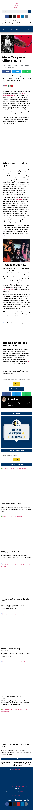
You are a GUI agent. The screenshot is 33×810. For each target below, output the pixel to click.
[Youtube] (18, 16)
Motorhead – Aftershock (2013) (12, 697)
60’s (4, 29)
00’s (29, 29)
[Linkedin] (22, 16)
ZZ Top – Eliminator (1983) (10, 649)
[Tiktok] (26, 16)
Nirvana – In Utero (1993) (10, 551)
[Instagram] (14, 16)
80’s (17, 29)
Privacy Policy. (16, 795)
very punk (19, 199)
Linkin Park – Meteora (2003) (11, 503)
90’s (23, 29)
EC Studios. (23, 792)
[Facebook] (7, 16)
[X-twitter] (10, 16)
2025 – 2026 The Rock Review (14, 786)
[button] (6, 71)
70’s (10, 29)
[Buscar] (29, 11)
